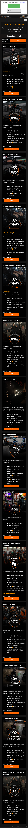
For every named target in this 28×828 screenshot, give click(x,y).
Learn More (22, 2)
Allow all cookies (14, 6)
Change (18, 40)
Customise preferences (14, 10)
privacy (25, 826)
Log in (25, 20)
